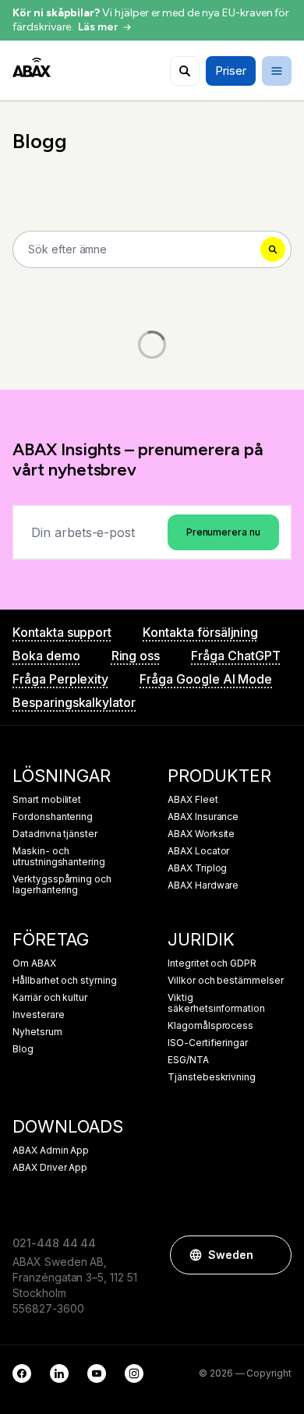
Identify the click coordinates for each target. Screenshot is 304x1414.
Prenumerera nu (223, 532)
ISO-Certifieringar (208, 1043)
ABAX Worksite (201, 834)
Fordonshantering (52, 816)
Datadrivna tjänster (54, 834)
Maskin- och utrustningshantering (58, 857)
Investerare (38, 1014)
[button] (272, 1255)
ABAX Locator (198, 851)
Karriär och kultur (49, 997)
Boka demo (46, 656)
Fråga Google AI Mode (206, 679)
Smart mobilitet (46, 799)
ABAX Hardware (203, 885)
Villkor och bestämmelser (226, 980)
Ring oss (136, 656)
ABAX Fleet (193, 799)
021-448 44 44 (54, 1243)
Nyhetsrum (37, 1032)
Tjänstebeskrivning (212, 1077)
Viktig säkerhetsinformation (216, 1003)
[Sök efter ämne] (185, 71)
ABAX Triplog (197, 868)
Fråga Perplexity (60, 679)
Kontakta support (61, 632)
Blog (23, 1049)
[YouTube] (96, 1373)
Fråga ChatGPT (235, 656)
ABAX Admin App (50, 1150)
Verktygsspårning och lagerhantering (61, 885)
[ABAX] (31, 67)
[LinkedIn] (59, 1373)
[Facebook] (21, 1373)
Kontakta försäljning (200, 632)
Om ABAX (34, 963)
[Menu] (277, 71)
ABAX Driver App (49, 1167)
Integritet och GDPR (212, 963)
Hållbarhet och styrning (64, 980)
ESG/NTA (188, 1060)
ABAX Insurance (203, 816)
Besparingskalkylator (74, 702)
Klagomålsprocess (210, 1025)
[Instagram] (134, 1373)
